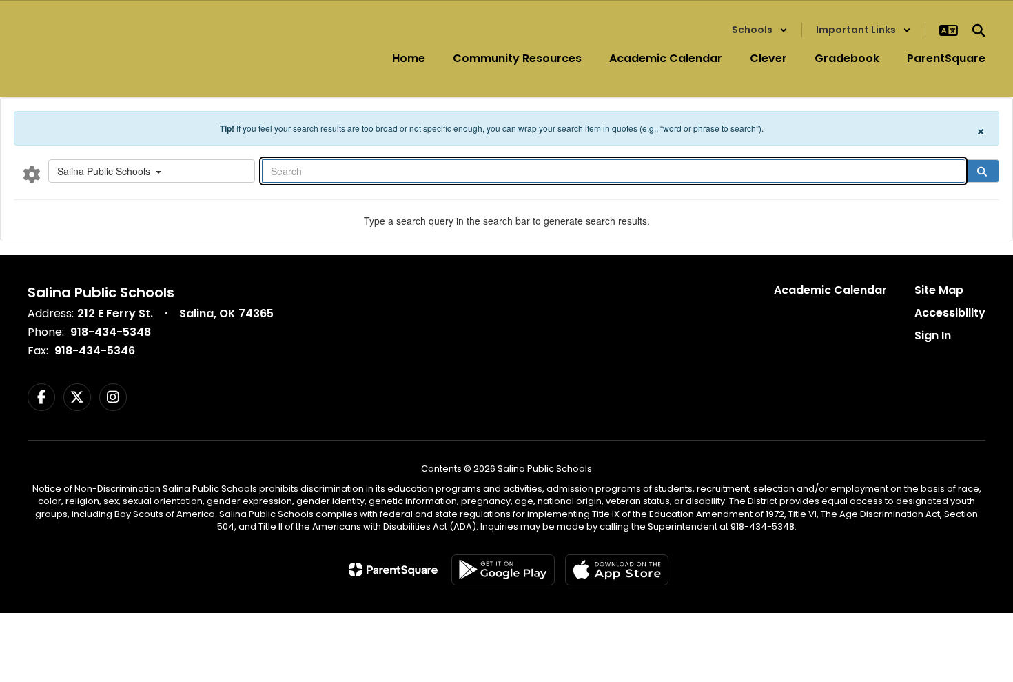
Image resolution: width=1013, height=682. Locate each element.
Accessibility (949, 313)
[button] (760, 30)
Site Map (938, 290)
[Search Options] (31, 173)
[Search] (982, 171)
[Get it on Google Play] (503, 569)
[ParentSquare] (393, 569)
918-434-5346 (94, 351)
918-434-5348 (110, 332)
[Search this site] (978, 30)
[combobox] (151, 171)
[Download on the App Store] (616, 569)
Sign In (932, 335)
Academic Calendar (830, 290)
